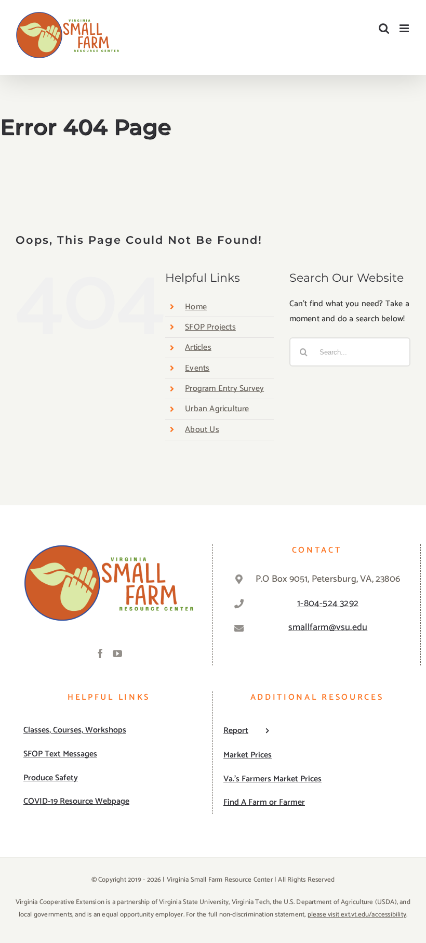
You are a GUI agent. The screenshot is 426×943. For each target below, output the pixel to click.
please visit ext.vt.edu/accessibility (357, 914)
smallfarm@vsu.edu (327, 627)
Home (196, 307)
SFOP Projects (210, 327)
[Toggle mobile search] (384, 28)
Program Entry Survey (224, 389)
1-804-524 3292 (327, 603)
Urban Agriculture (217, 409)
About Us (202, 430)
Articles (198, 347)
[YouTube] (117, 653)
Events (197, 368)
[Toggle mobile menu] (405, 28)
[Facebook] (100, 653)
